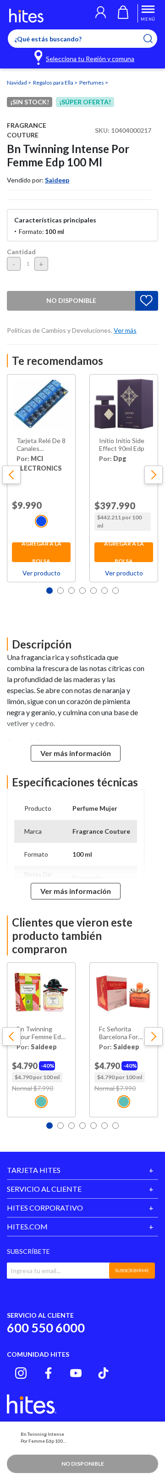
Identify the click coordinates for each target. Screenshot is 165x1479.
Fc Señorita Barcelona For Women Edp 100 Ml (122, 1033)
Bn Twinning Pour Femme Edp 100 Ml (40, 1033)
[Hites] (26, 16)
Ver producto (41, 573)
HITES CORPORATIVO (45, 1207)
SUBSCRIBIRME (132, 1270)
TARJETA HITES (33, 1170)
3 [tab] (71, 590)
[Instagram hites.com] (21, 1373)
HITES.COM (27, 1226)
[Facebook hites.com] (48, 1373)
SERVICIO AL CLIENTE (44, 1188)
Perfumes (92, 82)
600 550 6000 (46, 1327)
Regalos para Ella (53, 82)
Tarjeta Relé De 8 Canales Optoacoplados (41, 445)
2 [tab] (60, 590)
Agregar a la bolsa (41, 552)
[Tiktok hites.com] (103, 1373)
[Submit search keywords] (154, 38)
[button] (100, 13)
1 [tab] (49, 590)
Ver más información (75, 753)
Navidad (17, 82)
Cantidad (21, 252)
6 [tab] (104, 590)
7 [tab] (115, 590)
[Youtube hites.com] (76, 1373)
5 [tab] (93, 590)
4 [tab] (82, 590)
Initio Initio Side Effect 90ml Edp (121, 444)
